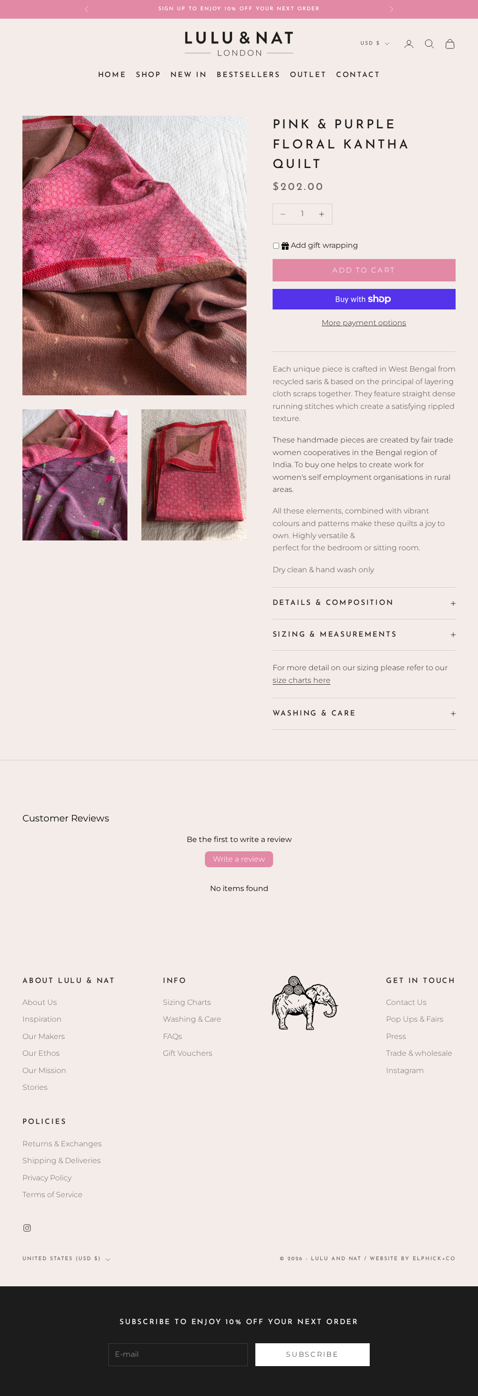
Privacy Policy (46, 1177)
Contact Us (406, 1002)
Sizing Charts (187, 1002)
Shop (148, 75)
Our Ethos (41, 1053)
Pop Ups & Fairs (414, 1019)
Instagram (405, 1070)
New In (188, 75)
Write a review (239, 859)
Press (396, 1036)
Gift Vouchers (187, 1053)
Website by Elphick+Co (413, 1259)
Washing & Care (192, 1019)
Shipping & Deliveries (61, 1160)
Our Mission (44, 1070)
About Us (39, 1002)
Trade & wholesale (419, 1053)
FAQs (172, 1036)
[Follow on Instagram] (27, 1228)
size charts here (301, 680)
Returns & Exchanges (62, 1143)
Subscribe (312, 1354)
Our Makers (43, 1036)
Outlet (308, 75)
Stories (35, 1087)
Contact (358, 75)
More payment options (364, 322)
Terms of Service (52, 1194)
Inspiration (42, 1019)
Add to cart (363, 270)
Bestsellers (249, 75)
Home (112, 75)
